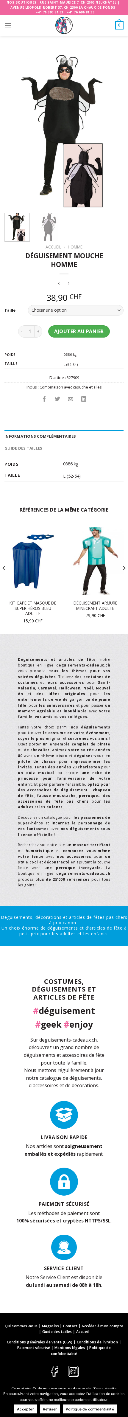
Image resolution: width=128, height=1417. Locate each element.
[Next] (113, 130)
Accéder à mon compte (102, 1326)
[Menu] (8, 25)
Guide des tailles (23, 448)
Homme (75, 247)
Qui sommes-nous (21, 1326)
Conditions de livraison (97, 1342)
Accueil (53, 247)
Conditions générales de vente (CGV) (40, 1342)
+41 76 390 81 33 (49, 12)
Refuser (50, 1409)
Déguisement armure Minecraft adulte (95, 605)
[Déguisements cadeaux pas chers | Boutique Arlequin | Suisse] (64, 25)
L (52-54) (71, 364)
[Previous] (14, 130)
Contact (70, 1326)
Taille (9, 310)
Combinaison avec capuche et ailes (71, 387)
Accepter (25, 1409)
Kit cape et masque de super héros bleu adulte (33, 608)
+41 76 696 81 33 (80, 12)
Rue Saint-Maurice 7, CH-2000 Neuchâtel (78, 2)
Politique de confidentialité (90, 1409)
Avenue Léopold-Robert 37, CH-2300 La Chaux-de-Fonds (62, 7)
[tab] (64, 436)
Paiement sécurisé (33, 1347)
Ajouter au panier (79, 331)
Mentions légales (69, 1347)
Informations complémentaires (40, 436)
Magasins (50, 1326)
